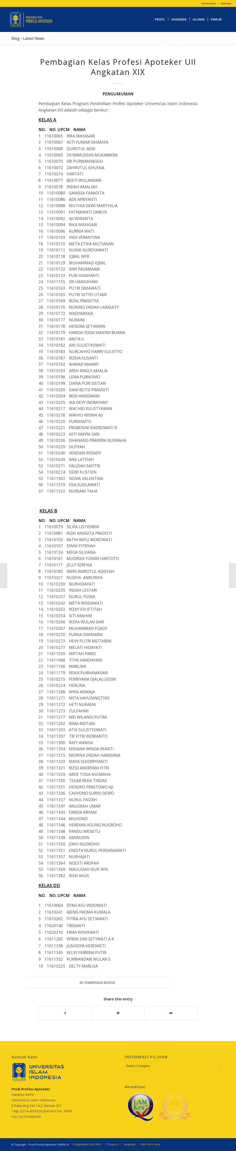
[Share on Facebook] (65, 1013)
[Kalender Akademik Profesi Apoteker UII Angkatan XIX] (3, 575)
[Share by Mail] (171, 1013)
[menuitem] (208, 3)
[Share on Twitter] (118, 1013)
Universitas (209, 3)
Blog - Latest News (28, 38)
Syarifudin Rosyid (99, 982)
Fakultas (226, 3)
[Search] (180, 44)
